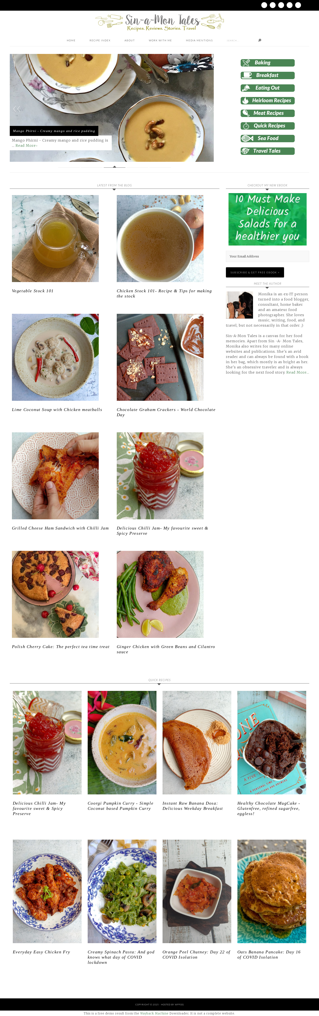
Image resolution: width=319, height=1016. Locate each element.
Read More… (297, 372)
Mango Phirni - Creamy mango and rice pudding (54, 131)
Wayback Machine (154, 1013)
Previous (16, 109)
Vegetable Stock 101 (33, 290)
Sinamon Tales (159, 22)
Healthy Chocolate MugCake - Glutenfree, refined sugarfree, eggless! (268, 808)
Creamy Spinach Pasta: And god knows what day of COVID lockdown (121, 957)
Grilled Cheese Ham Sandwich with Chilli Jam (60, 528)
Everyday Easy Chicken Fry (41, 951)
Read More (26, 145)
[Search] (259, 40)
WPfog (179, 1004)
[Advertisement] (262, 427)
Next (212, 109)
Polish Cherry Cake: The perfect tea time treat (61, 646)
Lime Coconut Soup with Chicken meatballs (57, 409)
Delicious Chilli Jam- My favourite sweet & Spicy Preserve (39, 808)
